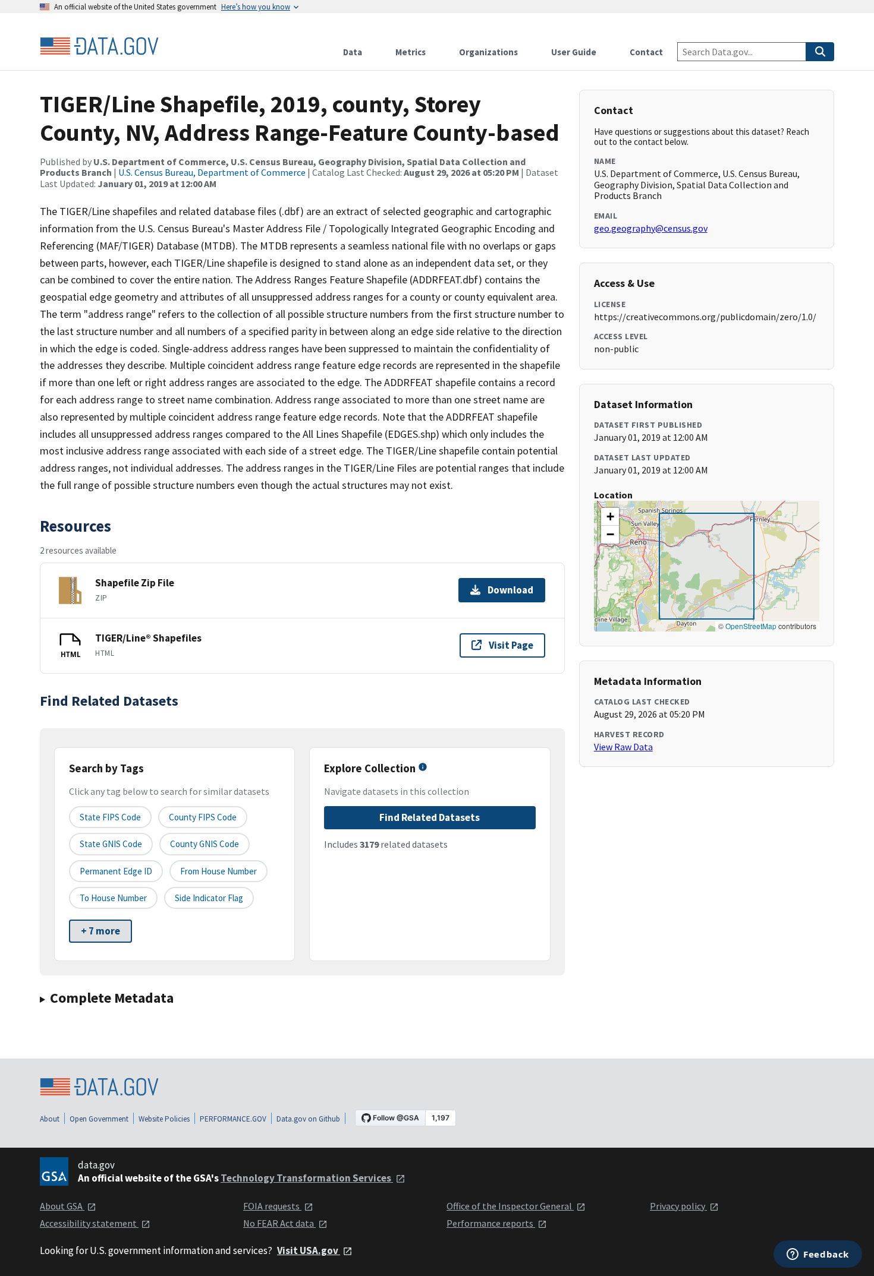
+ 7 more (100, 930)
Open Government (99, 1119)
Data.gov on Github (308, 1119)
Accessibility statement (89, 1223)
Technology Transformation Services (307, 1178)
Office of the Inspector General (510, 1206)
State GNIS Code (111, 843)
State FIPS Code (110, 817)
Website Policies (164, 1119)
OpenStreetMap (750, 626)
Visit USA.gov (308, 1250)
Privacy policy (678, 1206)
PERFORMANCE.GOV (233, 1119)
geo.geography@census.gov (651, 228)
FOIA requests (272, 1206)
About (49, 1119)
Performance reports (491, 1223)
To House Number (113, 898)
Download (510, 589)
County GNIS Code (204, 843)
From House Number (218, 871)
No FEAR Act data (279, 1223)
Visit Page (511, 645)
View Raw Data (623, 747)
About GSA (62, 1206)
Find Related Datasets (429, 817)
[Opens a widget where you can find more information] (818, 1255)
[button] (610, 517)
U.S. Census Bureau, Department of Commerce (212, 172)
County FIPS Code (203, 817)
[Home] (99, 46)
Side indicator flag (209, 898)
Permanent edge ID (116, 871)
